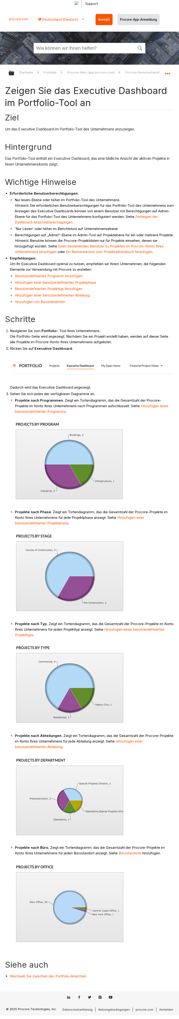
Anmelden (166, 1009)
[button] (139, 47)
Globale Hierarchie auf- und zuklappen (14, 73)
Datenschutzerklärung (77, 1009)
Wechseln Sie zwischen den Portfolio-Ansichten (48, 976)
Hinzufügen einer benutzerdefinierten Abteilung (52, 295)
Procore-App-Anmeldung (138, 19)
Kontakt (104, 19)
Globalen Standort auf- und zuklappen (167, 71)
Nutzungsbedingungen (114, 1009)
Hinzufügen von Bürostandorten (40, 302)
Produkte (51, 72)
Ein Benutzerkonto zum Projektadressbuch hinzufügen (109, 252)
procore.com (18, 19)
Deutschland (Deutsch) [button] (59, 19)
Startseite (26, 72)
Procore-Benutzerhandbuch (146, 72)
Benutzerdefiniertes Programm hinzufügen (49, 276)
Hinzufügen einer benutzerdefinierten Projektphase (55, 282)
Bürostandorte (130, 853)
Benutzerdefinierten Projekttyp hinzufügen (48, 288)
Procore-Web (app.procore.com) (91, 72)
